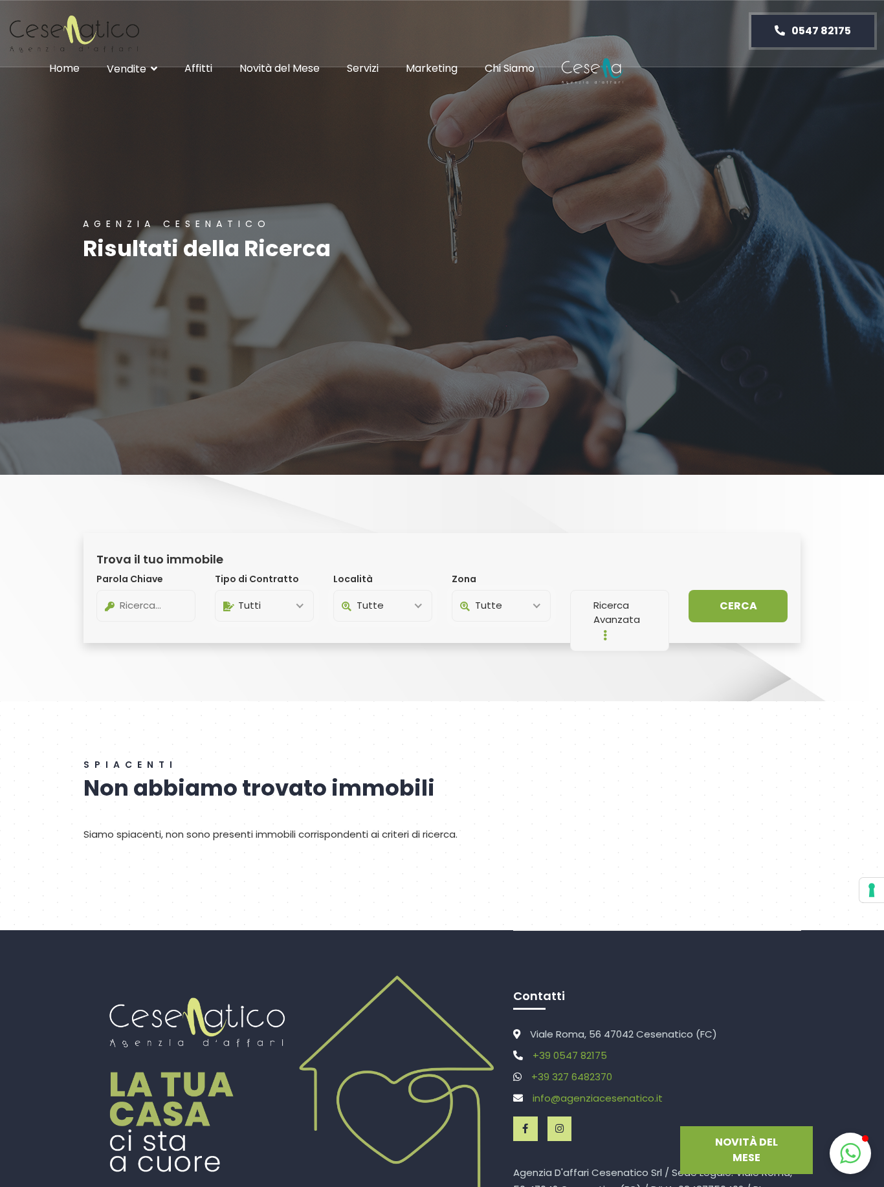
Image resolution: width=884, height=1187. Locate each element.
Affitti (198, 68)
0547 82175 (820, 30)
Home (64, 68)
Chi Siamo (510, 68)
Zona (464, 578)
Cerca (738, 605)
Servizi (363, 68)
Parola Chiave (129, 578)
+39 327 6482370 (571, 1077)
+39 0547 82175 (570, 1055)
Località (353, 578)
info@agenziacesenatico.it (598, 1098)
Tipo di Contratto (257, 578)
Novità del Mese (279, 68)
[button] (850, 1153)
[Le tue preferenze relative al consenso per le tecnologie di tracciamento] (871, 890)
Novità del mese (746, 1150)
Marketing (432, 68)
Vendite (126, 68)
